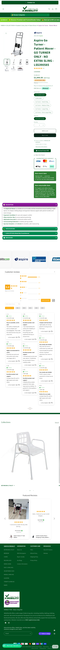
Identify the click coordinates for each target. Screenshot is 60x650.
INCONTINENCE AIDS (9, 571)
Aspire (41, 36)
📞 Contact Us (30, 2)
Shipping (36, 82)
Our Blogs (19, 560)
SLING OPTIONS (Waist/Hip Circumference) (16, 233)
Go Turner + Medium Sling (42, 105)
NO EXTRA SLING (40, 118)
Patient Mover (33, 25)
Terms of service (35, 648)
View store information (41, 146)
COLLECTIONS (10, 25)
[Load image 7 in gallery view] (20, 69)
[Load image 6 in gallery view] (14, 69)
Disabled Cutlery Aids (21, 25)
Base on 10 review (9, 291)
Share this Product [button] (40, 155)
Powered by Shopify (38, 646)
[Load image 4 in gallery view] (27, 62)
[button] (3, 9)
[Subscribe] (30, 633)
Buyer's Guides (21, 557)
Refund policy (46, 646)
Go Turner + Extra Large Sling (43, 112)
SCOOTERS (6, 578)
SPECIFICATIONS (9, 229)
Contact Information (22, 564)
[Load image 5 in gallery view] (7, 69)
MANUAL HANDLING (9, 574)
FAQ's (31, 549)
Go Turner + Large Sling (42, 109)
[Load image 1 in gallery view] (7, 62)
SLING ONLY (39, 98)
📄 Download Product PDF (42, 150)
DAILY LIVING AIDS (8, 567)
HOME (2, 25)
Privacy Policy (33, 560)
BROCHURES (8, 238)
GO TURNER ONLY (40, 94)
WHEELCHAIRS (7, 564)
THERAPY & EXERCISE (9, 581)
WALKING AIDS (7, 560)
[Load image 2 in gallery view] (14, 62)
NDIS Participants (21, 553)
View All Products (48, 549)
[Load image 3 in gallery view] (20, 62)
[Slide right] (33, 490)
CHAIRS (6, 557)
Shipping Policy (34, 557)
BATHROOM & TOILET (7, 485)
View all (57, 422)
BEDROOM (6, 553)
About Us (19, 549)
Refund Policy (33, 553)
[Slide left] (26, 490)
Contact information (52, 648)
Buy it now (45, 135)
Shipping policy (43, 648)
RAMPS (5, 585)
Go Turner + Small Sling (42, 102)
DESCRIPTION (8, 205)
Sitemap (46, 553)
